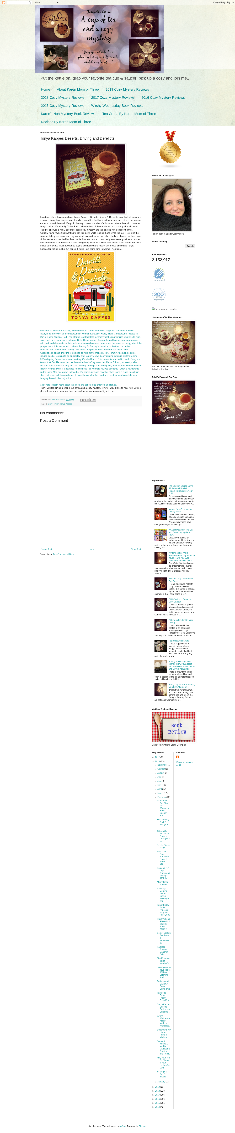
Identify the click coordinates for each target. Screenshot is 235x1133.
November (162, 765)
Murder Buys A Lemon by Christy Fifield (180, 510)
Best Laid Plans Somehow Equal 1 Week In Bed (163, 857)
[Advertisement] (91, 522)
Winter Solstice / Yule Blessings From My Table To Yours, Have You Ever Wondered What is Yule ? (182, 557)
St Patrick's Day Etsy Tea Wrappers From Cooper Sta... (163, 808)
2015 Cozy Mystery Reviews (62, 106)
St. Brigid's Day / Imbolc (162, 1074)
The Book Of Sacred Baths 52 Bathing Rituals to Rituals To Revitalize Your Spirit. (181, 490)
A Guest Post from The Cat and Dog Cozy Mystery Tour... (181, 532)
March (160, 793)
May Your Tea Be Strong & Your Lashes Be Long (163, 1063)
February (161, 797)
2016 (157, 1099)
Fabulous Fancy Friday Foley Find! (163, 996)
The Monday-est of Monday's (163, 961)
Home (45, 89)
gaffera (123, 1126)
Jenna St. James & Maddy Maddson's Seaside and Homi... (163, 1047)
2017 (157, 1095)
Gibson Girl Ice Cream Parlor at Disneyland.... (163, 836)
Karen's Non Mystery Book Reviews (68, 114)
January (161, 1082)
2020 (157, 761)
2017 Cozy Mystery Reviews (113, 97)
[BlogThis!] (84, 400)
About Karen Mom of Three (78, 89)
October (161, 769)
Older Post (136, 549)
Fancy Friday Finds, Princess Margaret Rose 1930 (163, 910)
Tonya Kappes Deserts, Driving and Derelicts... (163, 1008)
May (159, 785)
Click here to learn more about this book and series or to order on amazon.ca (78, 384)
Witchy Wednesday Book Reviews (117, 106)
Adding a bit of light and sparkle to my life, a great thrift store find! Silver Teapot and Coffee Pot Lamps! (182, 665)
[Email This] (81, 400)
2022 (157, 757)
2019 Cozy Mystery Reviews (127, 89)
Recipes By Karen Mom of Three (66, 122)
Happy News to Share (179, 641)
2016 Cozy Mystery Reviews (163, 97)
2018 (157, 1091)
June (160, 781)
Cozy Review (53, 404)
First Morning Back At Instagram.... (163, 823)
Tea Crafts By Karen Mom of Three (129, 114)
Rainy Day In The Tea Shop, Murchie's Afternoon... (182, 685)
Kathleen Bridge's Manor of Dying (162, 951)
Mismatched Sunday (162, 883)
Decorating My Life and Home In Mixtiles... (164, 1033)
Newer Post (46, 549)
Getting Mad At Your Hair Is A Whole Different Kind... (164, 972)
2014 (157, 1107)
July (159, 777)
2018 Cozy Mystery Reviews (62, 97)
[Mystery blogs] (170, 168)
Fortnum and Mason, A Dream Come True (163, 985)
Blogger (142, 1126)
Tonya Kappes (66, 404)
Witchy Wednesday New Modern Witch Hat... (163, 1021)
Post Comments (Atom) (63, 554)
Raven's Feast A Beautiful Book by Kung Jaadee (163, 924)
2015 (157, 1103)
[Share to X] (88, 400)
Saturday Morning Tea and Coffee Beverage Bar (163, 894)
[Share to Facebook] (91, 400)
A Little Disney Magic (163, 846)
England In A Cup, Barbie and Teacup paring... (163, 873)
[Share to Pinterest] (94, 400)
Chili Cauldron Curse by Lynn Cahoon (180, 600)
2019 (157, 1087)
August (160, 773)
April (159, 789)
